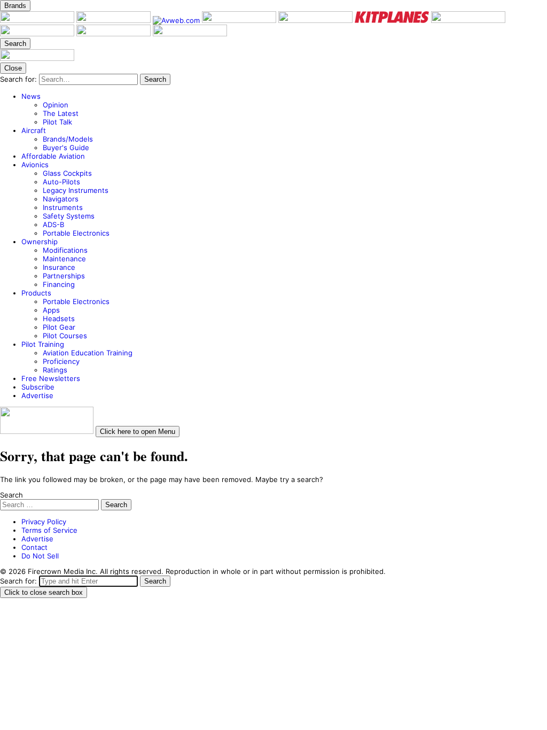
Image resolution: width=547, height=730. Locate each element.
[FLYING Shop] (190, 33)
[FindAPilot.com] (114, 33)
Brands (15, 6)
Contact (34, 547)
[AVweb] (177, 20)
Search (11, 495)
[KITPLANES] (393, 20)
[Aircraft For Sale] (316, 20)
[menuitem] (284, 109)
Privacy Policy (43, 521)
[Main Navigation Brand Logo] (37, 58)
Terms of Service (49, 530)
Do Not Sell (40, 556)
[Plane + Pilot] (38, 20)
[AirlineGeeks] (240, 20)
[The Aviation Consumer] (468, 20)
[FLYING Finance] (38, 33)
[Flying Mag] (114, 20)
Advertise (37, 538)
